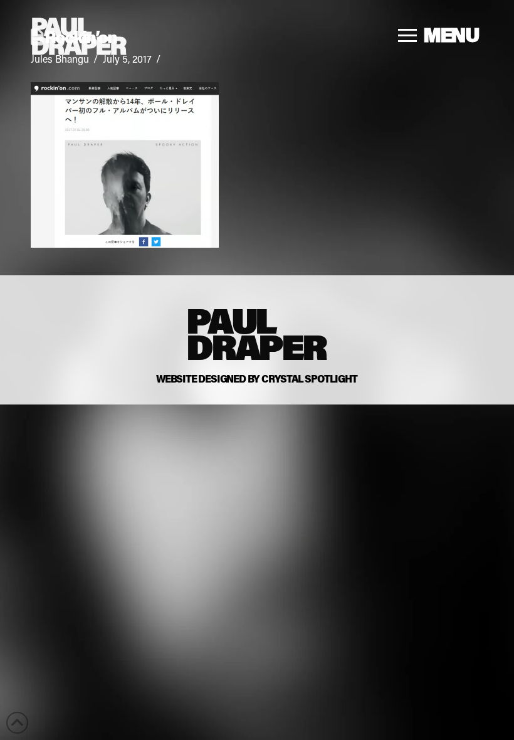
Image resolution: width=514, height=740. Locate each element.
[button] (439, 35)
